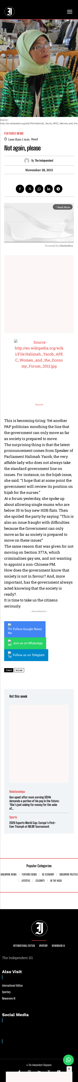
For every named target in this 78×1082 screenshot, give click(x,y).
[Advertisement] (39, 294)
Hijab (19, 670)
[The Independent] (27, 160)
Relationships (17, 791)
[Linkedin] (49, 189)
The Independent (44, 160)
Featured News (14, 133)
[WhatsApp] (39, 189)
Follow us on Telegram (29, 655)
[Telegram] (58, 189)
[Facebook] (20, 189)
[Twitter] (29, 189)
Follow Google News (27, 629)
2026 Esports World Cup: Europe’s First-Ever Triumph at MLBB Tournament (32, 824)
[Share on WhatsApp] (68, 1060)
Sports (13, 817)
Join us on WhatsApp (27, 643)
